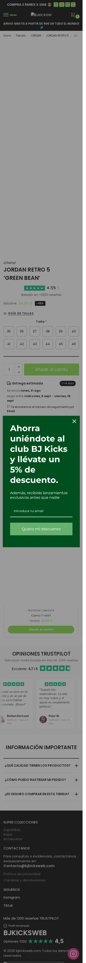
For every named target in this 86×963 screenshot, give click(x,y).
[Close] (74, 421)
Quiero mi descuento (41, 529)
